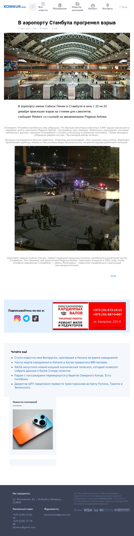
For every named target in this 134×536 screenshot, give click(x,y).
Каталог (92, 8)
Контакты (107, 8)
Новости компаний (77, 9)
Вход (124, 7)
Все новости (43, 9)
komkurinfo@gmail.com (57, 514)
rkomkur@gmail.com (24, 527)
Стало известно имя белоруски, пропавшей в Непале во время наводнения (66, 358)
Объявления (60, 8)
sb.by (113, 276)
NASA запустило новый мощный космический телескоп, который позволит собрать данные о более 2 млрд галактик (66, 369)
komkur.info (106, 498)
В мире (44, 28)
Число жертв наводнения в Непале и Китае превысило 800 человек (60, 362)
